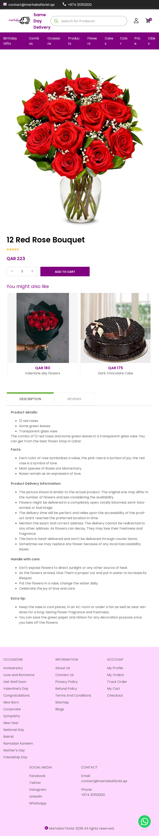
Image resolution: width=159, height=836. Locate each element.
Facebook (37, 775)
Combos (34, 41)
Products (74, 41)
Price (137, 41)
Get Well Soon (14, 681)
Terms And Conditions (73, 695)
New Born (11, 702)
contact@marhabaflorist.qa (31, 4)
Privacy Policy (66, 681)
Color (124, 41)
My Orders (115, 674)
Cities (151, 41)
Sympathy (11, 716)
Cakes (109, 41)
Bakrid (8, 736)
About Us (62, 668)
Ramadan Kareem (18, 743)
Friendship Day (15, 757)
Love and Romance (18, 674)
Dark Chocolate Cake (114, 373)
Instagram (37, 789)
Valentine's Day (15, 688)
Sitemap (62, 702)
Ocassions (53, 41)
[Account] (136, 21)
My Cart (113, 688)
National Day (13, 729)
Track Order (117, 681)
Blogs (59, 709)
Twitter (35, 782)
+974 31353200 (80, 4)
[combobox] (89, 21)
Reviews (74, 399)
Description (30, 399)
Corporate (12, 709)
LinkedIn (35, 796)
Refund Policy (66, 688)
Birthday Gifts (10, 41)
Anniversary (13, 668)
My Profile (115, 668)
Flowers (92, 41)
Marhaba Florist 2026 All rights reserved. (81, 828)
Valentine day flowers (41, 373)
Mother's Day (14, 750)
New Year (11, 722)
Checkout (115, 695)
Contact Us (64, 674)
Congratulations (16, 695)
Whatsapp (37, 803)
